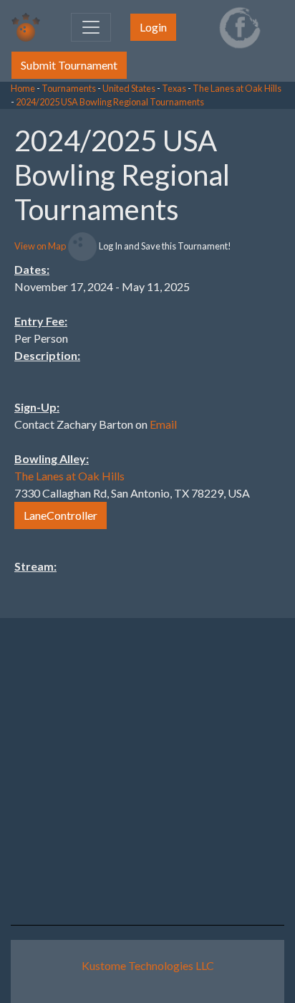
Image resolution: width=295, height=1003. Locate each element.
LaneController (60, 515)
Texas (174, 88)
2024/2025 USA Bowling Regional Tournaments (110, 102)
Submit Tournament (69, 65)
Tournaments (69, 88)
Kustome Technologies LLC (148, 965)
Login (153, 27)
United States (128, 88)
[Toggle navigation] (91, 27)
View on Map (40, 246)
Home (23, 88)
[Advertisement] (180, 324)
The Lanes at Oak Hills (237, 88)
